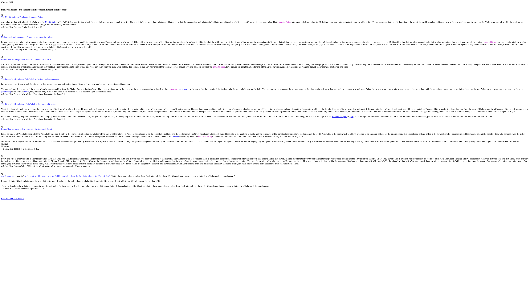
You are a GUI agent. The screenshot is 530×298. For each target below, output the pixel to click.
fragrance (6, 92)
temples (52, 104)
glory (351, 116)
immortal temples (339, 116)
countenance (183, 89)
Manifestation (51, 22)
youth (26, 92)
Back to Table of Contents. (12, 198)
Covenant (174, 136)
